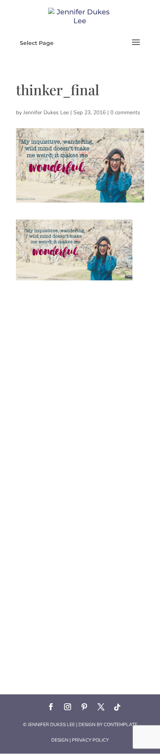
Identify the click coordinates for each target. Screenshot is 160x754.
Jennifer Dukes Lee (46, 112)
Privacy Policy (90, 740)
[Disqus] (80, 377)
